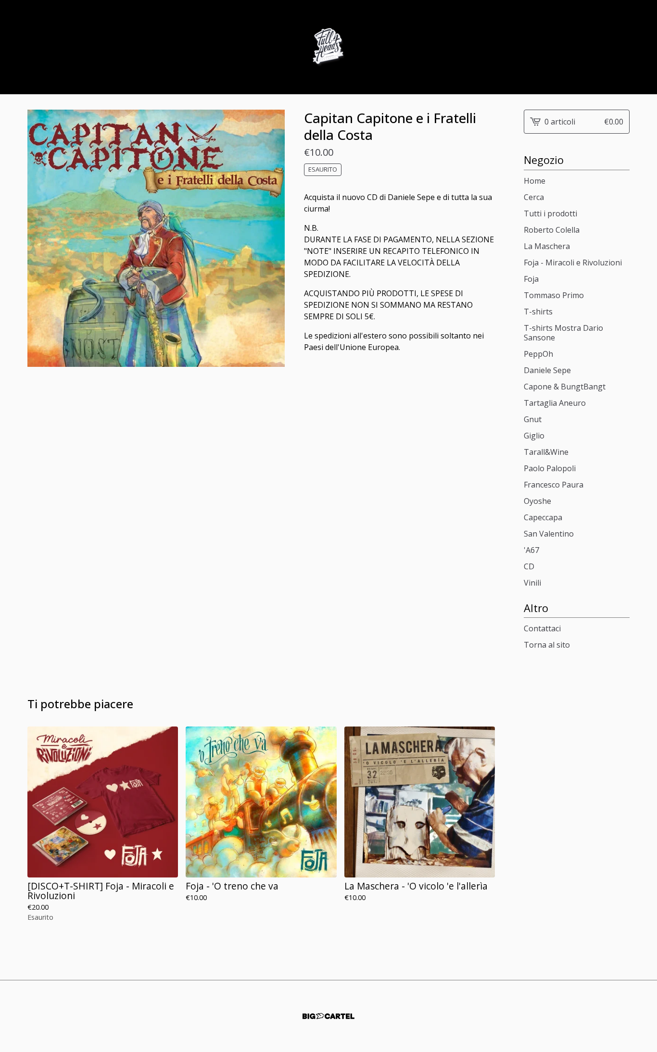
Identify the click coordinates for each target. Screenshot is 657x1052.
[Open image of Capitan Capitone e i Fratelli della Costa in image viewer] (156, 238)
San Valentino (549, 533)
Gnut (533, 419)
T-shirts (538, 311)
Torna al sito (547, 644)
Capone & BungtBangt (565, 386)
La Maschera (547, 246)
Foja (531, 279)
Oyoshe (537, 501)
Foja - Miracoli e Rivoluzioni (573, 262)
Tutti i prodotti (550, 213)
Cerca (534, 197)
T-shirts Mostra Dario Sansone (563, 333)
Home (534, 180)
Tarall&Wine (546, 452)
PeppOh (538, 354)
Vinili (532, 582)
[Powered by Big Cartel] (328, 1016)
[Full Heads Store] (328, 47)
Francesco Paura (553, 484)
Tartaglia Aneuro (555, 403)
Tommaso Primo (554, 295)
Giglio (534, 435)
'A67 (531, 550)
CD (529, 566)
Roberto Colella (552, 230)
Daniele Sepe (547, 370)
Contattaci (542, 628)
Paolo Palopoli (550, 468)
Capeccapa (543, 517)
